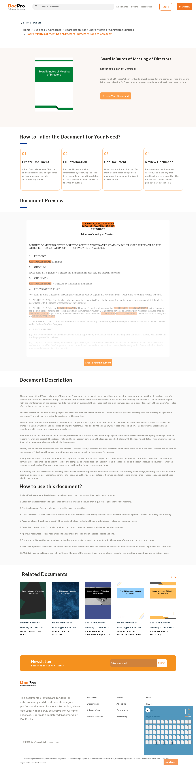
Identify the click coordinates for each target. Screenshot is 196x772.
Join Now (170, 761)
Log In (166, 6)
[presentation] (171, 577)
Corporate (54, 29)
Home (26, 29)
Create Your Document (116, 95)
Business (39, 29)
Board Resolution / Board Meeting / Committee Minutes (99, 29)
